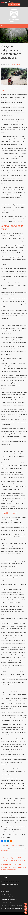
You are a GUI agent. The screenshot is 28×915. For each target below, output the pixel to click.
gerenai (11, 848)
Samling (24, 848)
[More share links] (10, 841)
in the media (17, 848)
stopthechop (4, 850)
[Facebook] (25, 906)
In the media (10, 845)
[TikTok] (25, 912)
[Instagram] (25, 904)
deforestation (4, 848)
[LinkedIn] (25, 909)
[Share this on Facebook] (2, 841)
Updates (17, 845)
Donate (13, 4)
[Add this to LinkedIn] (8, 841)
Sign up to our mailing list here (9, 888)
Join (19, 4)
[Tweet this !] (5, 841)
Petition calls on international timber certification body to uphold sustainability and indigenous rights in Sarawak (14, 867)
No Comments (16, 64)
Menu (2, 25)
